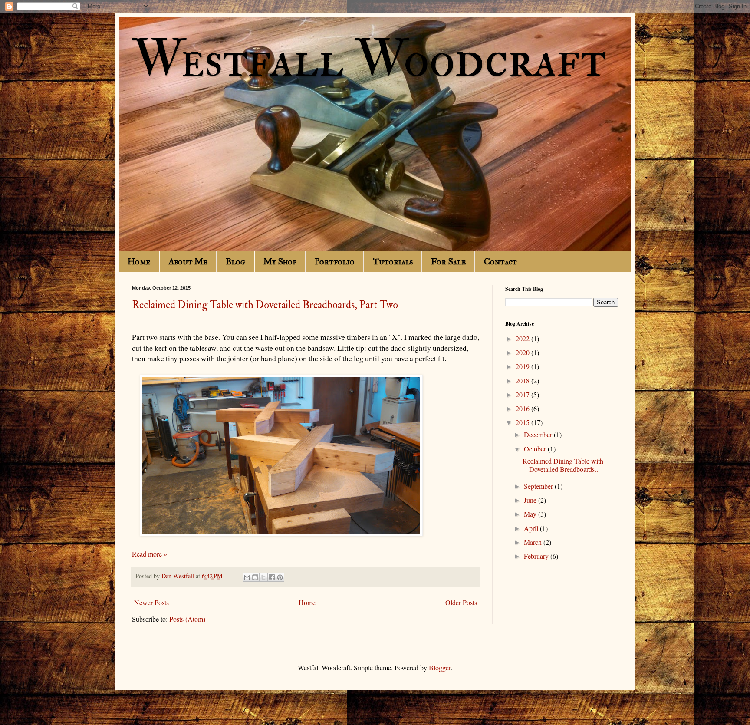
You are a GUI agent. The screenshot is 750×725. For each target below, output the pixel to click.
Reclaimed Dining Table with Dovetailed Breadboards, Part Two (265, 305)
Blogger (440, 667)
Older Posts (461, 602)
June (531, 499)
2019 (523, 366)
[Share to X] (263, 577)
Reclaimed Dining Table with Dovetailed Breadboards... (563, 465)
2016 (523, 408)
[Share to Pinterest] (280, 577)
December (539, 434)
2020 (523, 352)
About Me (187, 261)
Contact (500, 261)
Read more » (149, 553)
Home (139, 261)
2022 (523, 338)
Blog (235, 261)
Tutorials (393, 261)
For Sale (448, 261)
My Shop (279, 261)
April (532, 528)
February (537, 555)
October (536, 448)
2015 (523, 422)
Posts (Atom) (187, 618)
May (531, 513)
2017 (523, 394)
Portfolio (335, 261)
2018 (523, 380)
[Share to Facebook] (271, 577)
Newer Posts (151, 602)
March (533, 542)
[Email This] (247, 577)
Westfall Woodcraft (369, 59)
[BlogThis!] (255, 577)
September (539, 486)
